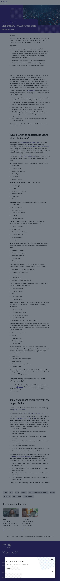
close (52, 559)
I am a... (8, 568)
